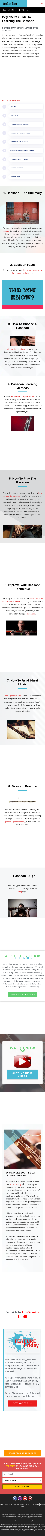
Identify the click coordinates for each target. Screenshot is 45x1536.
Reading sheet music (12, 696)
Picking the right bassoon (17, 349)
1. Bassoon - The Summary (22, 193)
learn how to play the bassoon (23, 396)
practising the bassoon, (15, 822)
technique (31, 614)
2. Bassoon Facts (22, 264)
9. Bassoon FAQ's (22, 876)
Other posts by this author (22, 994)
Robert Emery (15, 1184)
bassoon (6, 231)
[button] (42, 3)
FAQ (20, 892)
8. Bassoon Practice (22, 786)
